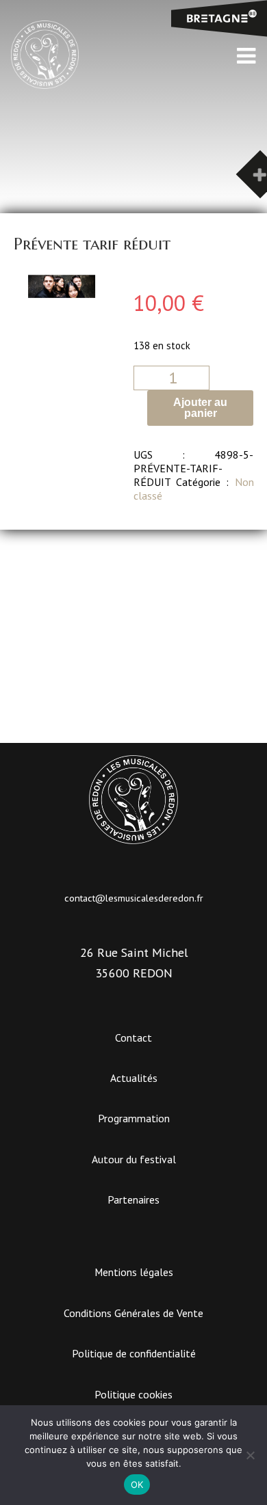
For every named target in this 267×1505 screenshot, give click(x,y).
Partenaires (133, 1199)
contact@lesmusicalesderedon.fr (133, 897)
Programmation (134, 1118)
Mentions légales (133, 1272)
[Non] (250, 1455)
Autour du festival (134, 1159)
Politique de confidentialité (134, 1353)
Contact (133, 1037)
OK (137, 1484)
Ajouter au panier (200, 407)
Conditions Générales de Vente (133, 1313)
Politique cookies (133, 1394)
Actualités (133, 1078)
